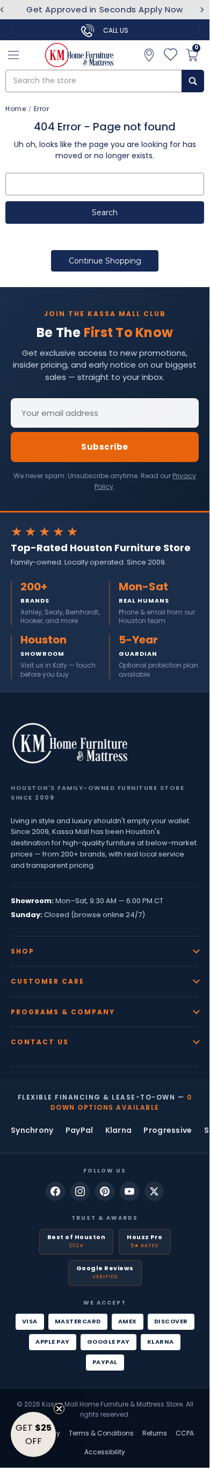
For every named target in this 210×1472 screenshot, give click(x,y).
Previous (10, 30)
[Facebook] (55, 1191)
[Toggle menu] (13, 55)
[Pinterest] (104, 1191)
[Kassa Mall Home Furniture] (70, 743)
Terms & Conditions (101, 1433)
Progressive (167, 1130)
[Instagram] (80, 1191)
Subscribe (104, 446)
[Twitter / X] (154, 1191)
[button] (33, 1434)
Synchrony (32, 1130)
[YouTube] (129, 1191)
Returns (154, 1433)
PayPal (79, 1130)
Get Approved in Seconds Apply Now (104, 9)
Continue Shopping (105, 261)
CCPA (185, 1433)
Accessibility (104, 1451)
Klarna (118, 1130)
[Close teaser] (59, 1408)
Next (202, 10)
